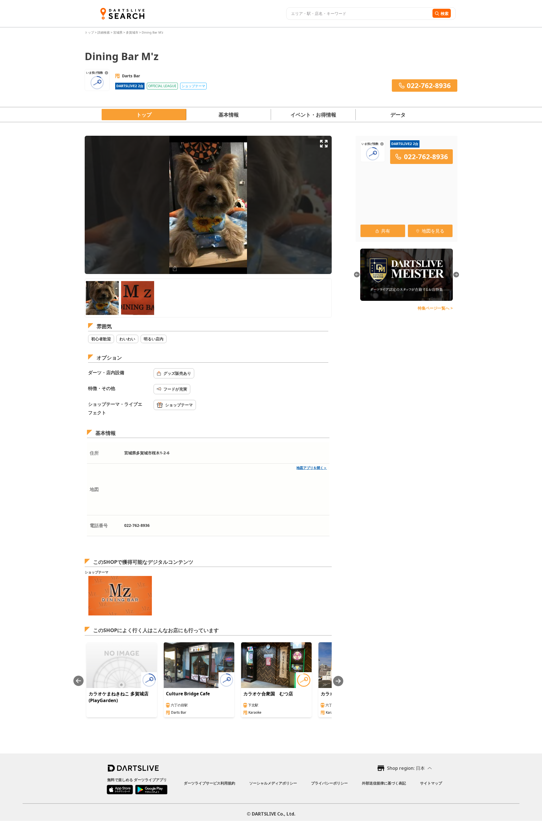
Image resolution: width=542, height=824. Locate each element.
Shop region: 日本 (406, 768)
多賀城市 (132, 32)
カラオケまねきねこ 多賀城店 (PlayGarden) (118, 697)
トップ (90, 32)
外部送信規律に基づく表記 (384, 783)
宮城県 (118, 32)
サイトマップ (431, 783)
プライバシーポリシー (329, 783)
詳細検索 (104, 32)
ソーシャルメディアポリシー (273, 783)
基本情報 (228, 114)
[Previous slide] (78, 681)
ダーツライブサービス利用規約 (209, 783)
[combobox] (358, 13)
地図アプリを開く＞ (311, 467)
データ (398, 114)
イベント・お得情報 (313, 114)
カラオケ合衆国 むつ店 (268, 694)
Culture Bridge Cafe (188, 694)
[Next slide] (338, 681)
